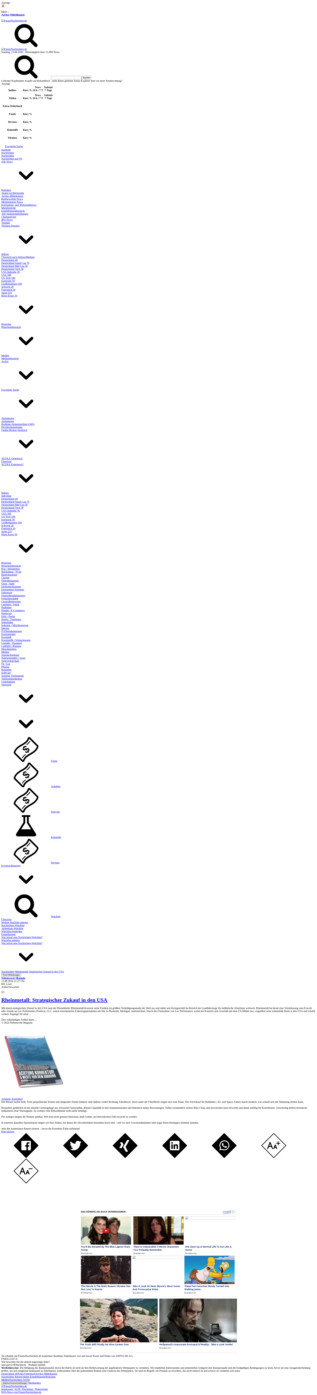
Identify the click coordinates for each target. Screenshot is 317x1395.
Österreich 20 (8, 289)
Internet (5, 628)
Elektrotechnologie (11, 586)
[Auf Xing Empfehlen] (125, 1157)
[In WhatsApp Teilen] (224, 1157)
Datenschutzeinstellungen (15, 1383)
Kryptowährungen (10, 865)
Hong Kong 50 (9, 295)
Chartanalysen (8, 216)
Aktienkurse (7, 418)
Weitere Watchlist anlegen (14, 922)
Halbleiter (6, 607)
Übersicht (6, 461)
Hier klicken (7, 1131)
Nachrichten (7, 152)
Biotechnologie (9, 574)
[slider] (6, 990)
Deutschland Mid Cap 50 (14, 266)
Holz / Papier (8, 616)
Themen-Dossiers (10, 225)
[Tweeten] (75, 1157)
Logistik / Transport (11, 643)
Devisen (55, 862)
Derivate (55, 811)
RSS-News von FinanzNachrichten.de (21, 1392)
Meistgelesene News (12, 202)
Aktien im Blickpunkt (12, 193)
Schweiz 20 (7, 286)
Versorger (6, 684)
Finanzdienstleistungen (13, 595)
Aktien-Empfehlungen (33, 1376)
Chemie (5, 577)
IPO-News (7, 219)
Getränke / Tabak (10, 604)
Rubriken (6, 190)
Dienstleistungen (10, 580)
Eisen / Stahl (7, 583)
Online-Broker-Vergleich (14, 430)
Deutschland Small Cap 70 (15, 263)
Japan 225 (6, 292)
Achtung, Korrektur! (12, 1099)
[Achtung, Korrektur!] (32, 1096)
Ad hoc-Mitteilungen (12, 14)
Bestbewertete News (12, 199)
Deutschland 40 (9, 260)
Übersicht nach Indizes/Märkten (18, 257)
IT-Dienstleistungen (11, 631)
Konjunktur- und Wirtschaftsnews (18, 205)
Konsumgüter (8, 634)
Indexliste (6, 495)
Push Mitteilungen (11, 975)
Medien (5, 355)
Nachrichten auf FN (11, 158)
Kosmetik (6, 637)
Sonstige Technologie (12, 675)
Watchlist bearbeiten (11, 931)
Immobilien (7, 622)
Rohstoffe (6, 669)
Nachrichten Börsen (11, 1376)
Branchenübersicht (11, 327)
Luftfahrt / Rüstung (11, 646)
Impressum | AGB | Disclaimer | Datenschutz (24, 1389)
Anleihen (55, 786)
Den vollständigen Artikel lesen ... (19, 1019)
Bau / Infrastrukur (10, 568)
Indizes (5, 254)
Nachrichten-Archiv (19, 1379)
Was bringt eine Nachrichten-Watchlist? (21, 937)
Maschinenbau (9, 649)
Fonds (54, 761)
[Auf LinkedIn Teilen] (174, 1157)
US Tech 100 (8, 278)
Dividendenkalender (11, 427)
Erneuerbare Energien (12, 589)
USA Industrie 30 (10, 272)
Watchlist (55, 916)
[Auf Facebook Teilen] (26, 1157)
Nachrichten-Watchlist (12, 925)
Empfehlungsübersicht (13, 210)
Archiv (5, 361)
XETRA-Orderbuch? (12, 464)
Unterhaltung (8, 681)
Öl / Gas (5, 664)
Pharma (5, 666)
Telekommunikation (11, 678)
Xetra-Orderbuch (26, 1373)
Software (6, 672)
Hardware (6, 613)
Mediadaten (35, 1382)
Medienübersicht (10, 358)
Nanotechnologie (10, 655)
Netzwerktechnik (10, 661)
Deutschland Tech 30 (12, 269)
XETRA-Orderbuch (11, 458)
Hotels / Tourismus (11, 619)
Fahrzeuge (6, 592)
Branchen (6, 324)
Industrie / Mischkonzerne (14, 625)
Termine (5, 222)
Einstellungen (8, 934)
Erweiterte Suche (14, 146)
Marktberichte (8, 208)
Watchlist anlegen (10, 940)
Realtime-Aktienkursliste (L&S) (18, 424)
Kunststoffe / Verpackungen (15, 640)
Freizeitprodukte (9, 598)
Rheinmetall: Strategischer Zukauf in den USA (54, 1000)
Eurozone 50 (8, 280)
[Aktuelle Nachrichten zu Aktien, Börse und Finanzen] (14, 20)
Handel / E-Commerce (13, 610)
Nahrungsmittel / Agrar (13, 658)
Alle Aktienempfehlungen (14, 213)
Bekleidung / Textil (11, 571)
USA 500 (6, 275)
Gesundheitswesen (11, 601)
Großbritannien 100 (11, 283)
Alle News (7, 161)
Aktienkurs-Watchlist (12, 928)
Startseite (6, 149)
